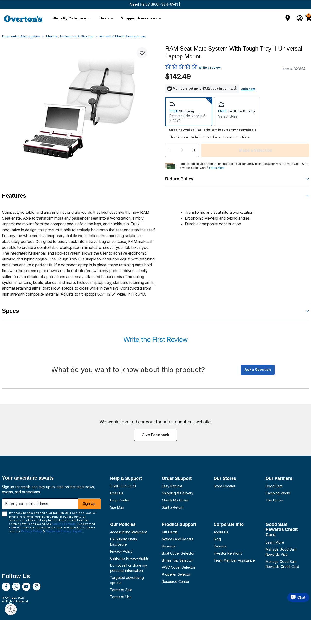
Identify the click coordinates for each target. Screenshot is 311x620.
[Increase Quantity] (195, 150)
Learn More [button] (217, 168)
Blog (217, 539)
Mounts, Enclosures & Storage (70, 36)
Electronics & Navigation (21, 36)
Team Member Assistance (234, 560)
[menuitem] (71, 18)
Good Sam (274, 486)
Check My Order (175, 500)
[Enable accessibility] (11, 609)
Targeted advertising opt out (127, 580)
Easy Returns (172, 486)
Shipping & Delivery (177, 493)
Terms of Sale (121, 590)
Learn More (275, 542)
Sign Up (89, 503)
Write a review (210, 67)
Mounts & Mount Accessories (123, 36)
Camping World (278, 493)
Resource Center (175, 581)
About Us (221, 532)
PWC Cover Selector (178, 567)
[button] (71, 18)
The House (275, 500)
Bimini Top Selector (177, 560)
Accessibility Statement (128, 532)
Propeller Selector (176, 574)
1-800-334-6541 (123, 486)
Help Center (120, 500)
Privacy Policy (121, 551)
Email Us (116, 493)
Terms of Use (121, 597)
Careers (220, 546)
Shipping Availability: (185, 129)
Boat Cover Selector (178, 553)
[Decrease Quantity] (168, 150)
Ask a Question (257, 369)
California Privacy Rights (129, 558)
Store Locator (224, 486)
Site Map (117, 507)
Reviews (168, 546)
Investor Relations (228, 553)
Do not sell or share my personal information (128, 568)
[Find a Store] (288, 18)
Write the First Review (155, 339)
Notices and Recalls (177, 539)
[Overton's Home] (23, 18)
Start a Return (172, 507)
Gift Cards (170, 532)
